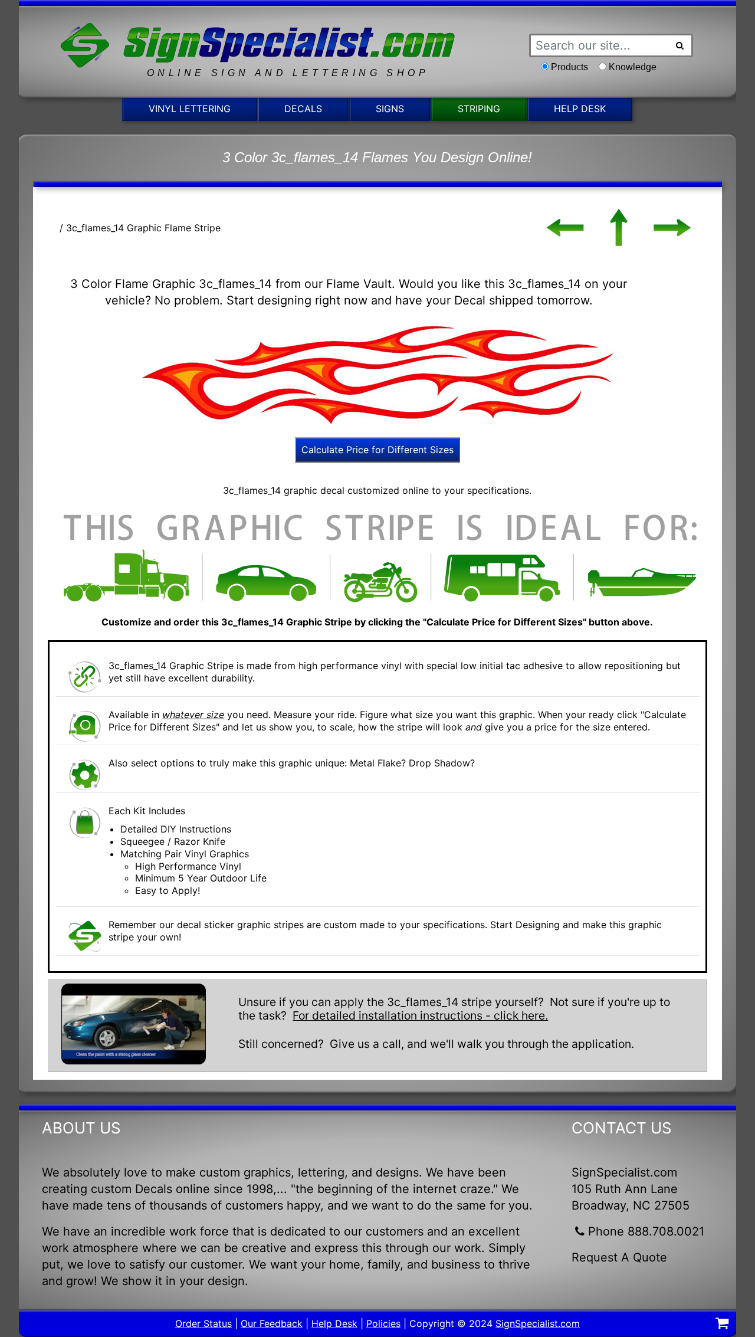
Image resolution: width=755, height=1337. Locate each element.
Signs (390, 108)
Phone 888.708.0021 (646, 1231)
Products (569, 67)
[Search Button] (680, 45)
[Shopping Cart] (722, 1325)
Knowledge (632, 67)
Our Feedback (272, 1323)
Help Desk (580, 108)
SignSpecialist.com (537, 1323)
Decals (303, 108)
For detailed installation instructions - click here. (420, 1015)
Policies (383, 1323)
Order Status (203, 1323)
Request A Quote (619, 1257)
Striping (479, 108)
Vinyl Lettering (190, 108)
